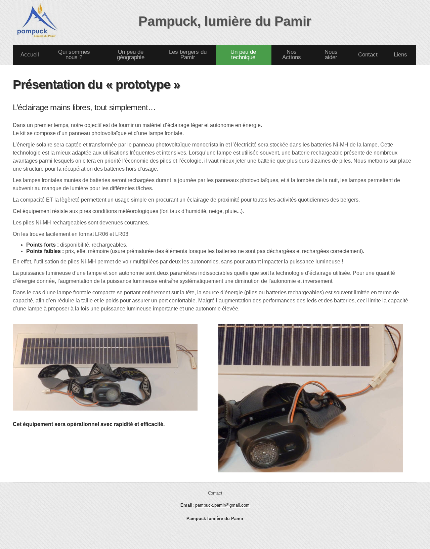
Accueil (29, 55)
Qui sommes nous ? (74, 54)
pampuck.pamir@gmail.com (222, 505)
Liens (400, 55)
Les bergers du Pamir (188, 54)
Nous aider (331, 54)
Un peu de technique (243, 54)
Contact (368, 55)
